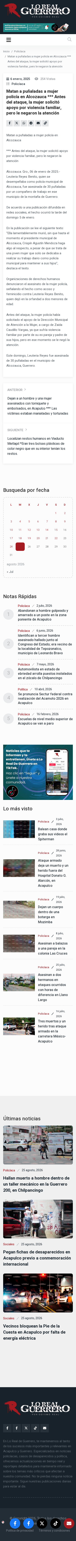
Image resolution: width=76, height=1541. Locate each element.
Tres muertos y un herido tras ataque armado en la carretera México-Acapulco (52, 1031)
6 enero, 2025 (20, 79)
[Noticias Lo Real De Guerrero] (16, 1428)
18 (20, 538)
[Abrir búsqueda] (69, 39)
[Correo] (44, 1428)
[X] (26, 1428)
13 (38, 530)
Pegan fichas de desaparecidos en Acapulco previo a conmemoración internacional (37, 1258)
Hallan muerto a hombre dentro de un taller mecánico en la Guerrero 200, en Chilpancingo (36, 1184)
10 (11, 530)
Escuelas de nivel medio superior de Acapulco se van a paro (45, 721)
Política (23, 689)
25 (20, 547)
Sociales (8, 1244)
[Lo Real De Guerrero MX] (7, 1428)
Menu (9, 39)
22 (55, 538)
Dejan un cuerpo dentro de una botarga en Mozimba (50, 915)
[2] (38, 27)
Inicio (6, 51)
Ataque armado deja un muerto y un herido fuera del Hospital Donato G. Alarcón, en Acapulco (53, 873)
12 (29, 530)
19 (29, 538)
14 (46, 530)
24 (11, 547)
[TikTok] (35, 1428)
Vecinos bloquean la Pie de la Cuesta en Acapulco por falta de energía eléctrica (34, 1332)
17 (11, 538)
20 (38, 538)
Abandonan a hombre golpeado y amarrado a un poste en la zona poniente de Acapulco (43, 615)
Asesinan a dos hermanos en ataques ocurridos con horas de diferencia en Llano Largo (53, 987)
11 (20, 530)
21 (46, 538)
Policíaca (19, 51)
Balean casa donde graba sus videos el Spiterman (52, 834)
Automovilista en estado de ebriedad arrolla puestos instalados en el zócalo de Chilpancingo (45, 674)
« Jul (10, 571)
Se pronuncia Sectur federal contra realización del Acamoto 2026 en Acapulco (45, 699)
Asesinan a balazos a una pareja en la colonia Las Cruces (53, 948)
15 (55, 530)
